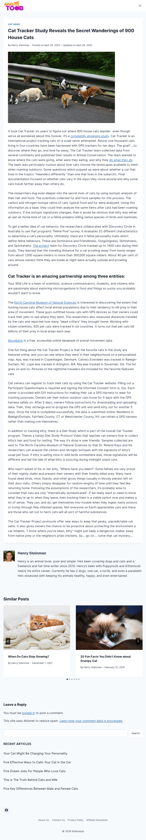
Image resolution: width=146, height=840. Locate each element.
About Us (43, 820)
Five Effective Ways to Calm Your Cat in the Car (37, 762)
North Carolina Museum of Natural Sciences (45, 302)
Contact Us (58, 820)
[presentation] (36, 627)
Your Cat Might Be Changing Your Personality (35, 753)
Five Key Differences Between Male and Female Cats (40, 788)
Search (136, 733)
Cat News (14, 24)
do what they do (120, 160)
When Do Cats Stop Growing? (28, 656)
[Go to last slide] (8, 641)
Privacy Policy (75, 820)
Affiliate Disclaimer (97, 820)
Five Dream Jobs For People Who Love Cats (34, 771)
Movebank (15, 340)
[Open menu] (140, 5)
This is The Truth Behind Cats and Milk (30, 780)
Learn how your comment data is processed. (91, 721)
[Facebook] (6, 810)
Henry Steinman (20, 45)
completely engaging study (90, 136)
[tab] (67, 679)
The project (41, 245)
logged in (28, 713)
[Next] (138, 641)
